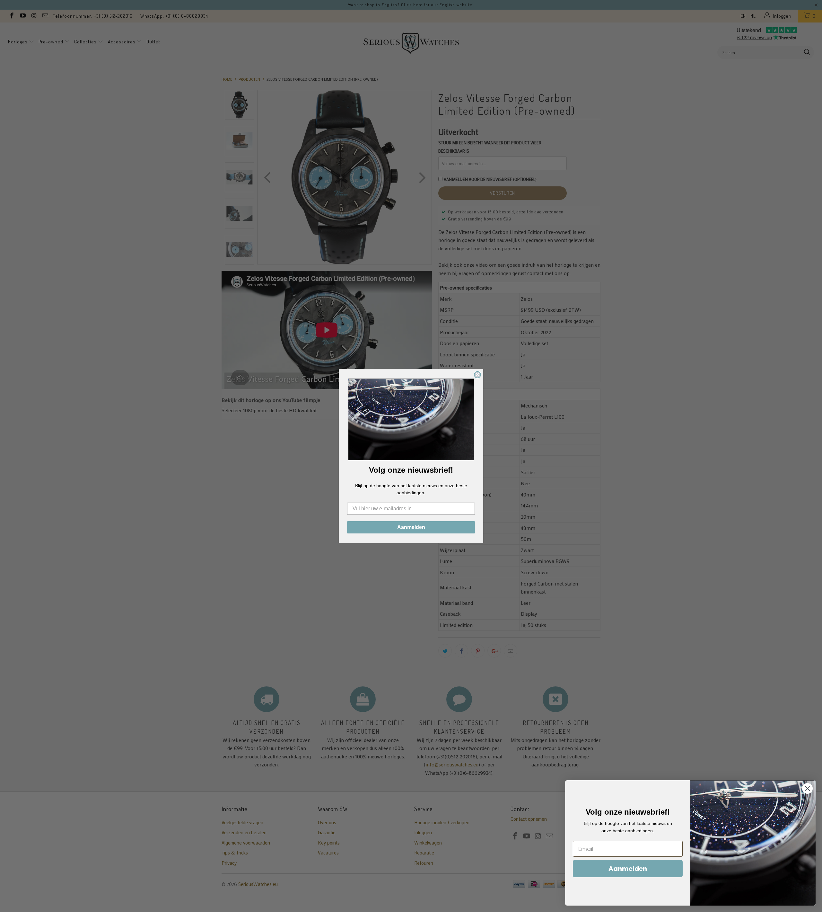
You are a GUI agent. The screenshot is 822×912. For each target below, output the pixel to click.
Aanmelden (411, 527)
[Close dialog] (477, 374)
